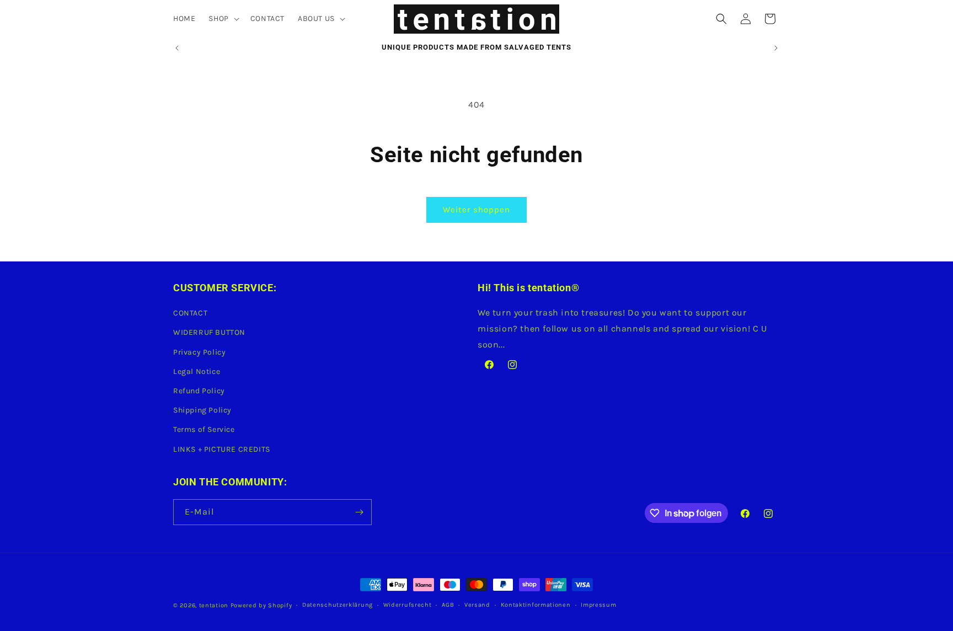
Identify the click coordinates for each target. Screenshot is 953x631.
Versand (477, 604)
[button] (222, 18)
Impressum (598, 604)
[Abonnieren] (359, 512)
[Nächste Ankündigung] (776, 48)
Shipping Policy (202, 410)
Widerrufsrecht (407, 604)
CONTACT (190, 313)
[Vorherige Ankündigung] (177, 48)
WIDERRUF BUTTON (209, 333)
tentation (213, 605)
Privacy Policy (199, 352)
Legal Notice (196, 371)
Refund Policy (199, 390)
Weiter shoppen (476, 210)
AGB (448, 604)
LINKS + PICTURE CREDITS (221, 449)
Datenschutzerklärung (337, 604)
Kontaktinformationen (536, 604)
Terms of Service (204, 430)
